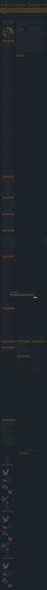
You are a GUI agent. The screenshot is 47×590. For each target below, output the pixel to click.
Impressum (20, 292)
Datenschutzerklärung (25, 292)
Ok (35, 297)
